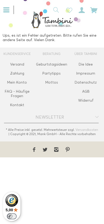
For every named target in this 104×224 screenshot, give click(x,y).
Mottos (51, 82)
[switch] (12, 216)
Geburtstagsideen (51, 64)
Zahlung (17, 73)
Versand (17, 64)
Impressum (85, 73)
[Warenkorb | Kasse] (94, 9)
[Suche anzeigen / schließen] (54, 9)
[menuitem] (8, 9)
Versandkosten (86, 130)
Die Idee (86, 64)
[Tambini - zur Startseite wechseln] (52, 19)
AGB (86, 91)
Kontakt (17, 105)
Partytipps (51, 73)
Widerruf (86, 100)
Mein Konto (17, 82)
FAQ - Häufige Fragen (17, 93)
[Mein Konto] (80, 9)
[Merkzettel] (67, 9)
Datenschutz (86, 82)
